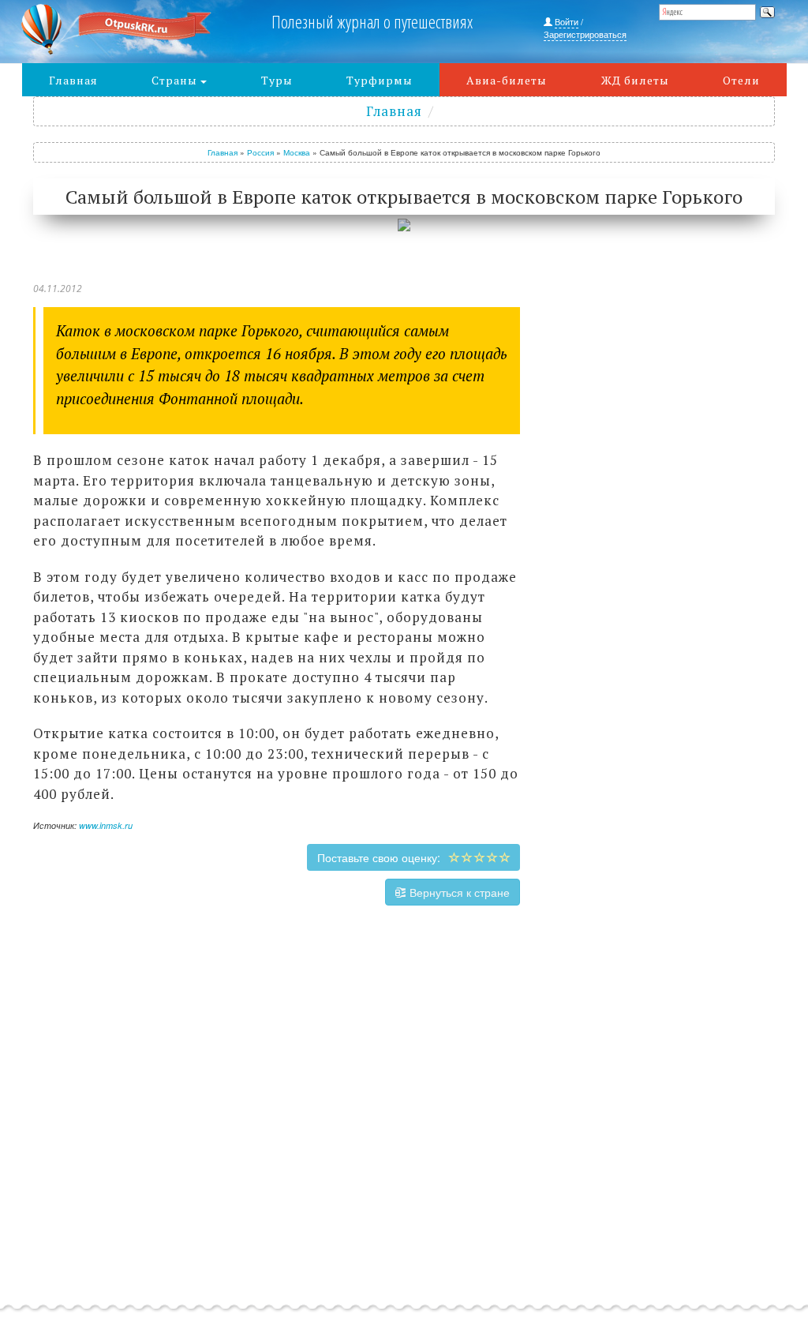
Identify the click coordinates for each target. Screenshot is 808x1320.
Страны (176, 80)
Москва (296, 152)
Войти (566, 21)
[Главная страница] (117, 29)
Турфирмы (379, 80)
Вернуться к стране (458, 892)
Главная (73, 80)
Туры (277, 80)
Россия (260, 152)
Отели (741, 80)
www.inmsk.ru (106, 825)
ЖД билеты (635, 80)
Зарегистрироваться (585, 34)
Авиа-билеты (506, 80)
